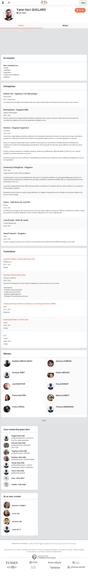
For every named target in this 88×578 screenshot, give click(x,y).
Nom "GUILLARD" (18, 478)
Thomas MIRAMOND (65, 407)
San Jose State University (14, 275)
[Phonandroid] (76, 567)
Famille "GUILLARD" (18, 484)
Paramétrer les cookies (66, 550)
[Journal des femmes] (12, 562)
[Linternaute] (54, 563)
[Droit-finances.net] (76, 562)
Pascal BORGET (62, 384)
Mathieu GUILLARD (18, 457)
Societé (40, 550)
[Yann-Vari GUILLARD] (8, 14)
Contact (18, 550)
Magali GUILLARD (18, 436)
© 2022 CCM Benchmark (53, 552)
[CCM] (33, 562)
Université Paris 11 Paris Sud (15, 319)
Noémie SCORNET (19, 505)
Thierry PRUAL (18, 407)
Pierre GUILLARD (17, 471)
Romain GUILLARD (18, 443)
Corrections (41, 552)
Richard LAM (17, 521)
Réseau (65, 25)
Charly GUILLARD (17, 463)
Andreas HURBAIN (64, 361)
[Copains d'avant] (12, 567)
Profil (21, 25)
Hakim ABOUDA (63, 372)
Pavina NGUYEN (19, 395)
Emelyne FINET (18, 372)
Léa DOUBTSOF (18, 384)
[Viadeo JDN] (33, 567)
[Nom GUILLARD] (6, 478)
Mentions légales (79, 550)
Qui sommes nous (9, 550)
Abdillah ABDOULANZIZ (22, 361)
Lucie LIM (15, 513)
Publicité (25, 550)
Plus (44, 420)
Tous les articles (32, 552)
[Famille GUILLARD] (6, 484)
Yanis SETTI (16, 529)
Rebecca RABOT (63, 395)
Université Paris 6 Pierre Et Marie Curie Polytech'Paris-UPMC (29, 303)
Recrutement (33, 550)
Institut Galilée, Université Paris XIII (19, 259)
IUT (5, 335)
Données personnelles (50, 550)
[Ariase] (54, 567)
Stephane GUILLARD (19, 451)
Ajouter (81, 10)
